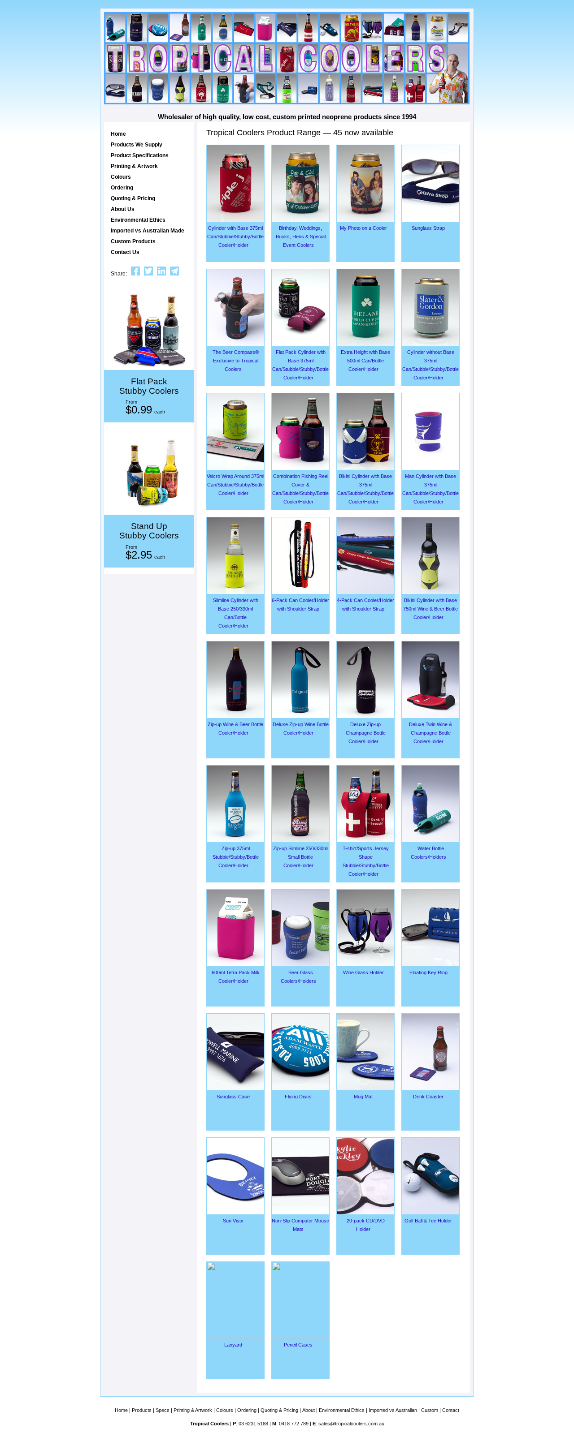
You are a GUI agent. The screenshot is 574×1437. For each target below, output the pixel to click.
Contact (450, 1410)
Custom (429, 1410)
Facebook (135, 271)
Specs (163, 1410)
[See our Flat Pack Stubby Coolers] (149, 330)
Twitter (148, 271)
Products (142, 1410)
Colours (121, 177)
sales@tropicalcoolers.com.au (351, 1423)
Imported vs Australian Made (147, 231)
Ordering (122, 188)
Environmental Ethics (138, 220)
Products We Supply (136, 145)
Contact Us (125, 252)
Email (174, 271)
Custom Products (133, 241)
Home (118, 134)
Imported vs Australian (393, 1410)
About (308, 1410)
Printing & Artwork (134, 166)
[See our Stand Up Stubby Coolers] (149, 475)
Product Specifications (140, 155)
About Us (123, 209)
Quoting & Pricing (133, 198)
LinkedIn (161, 271)
